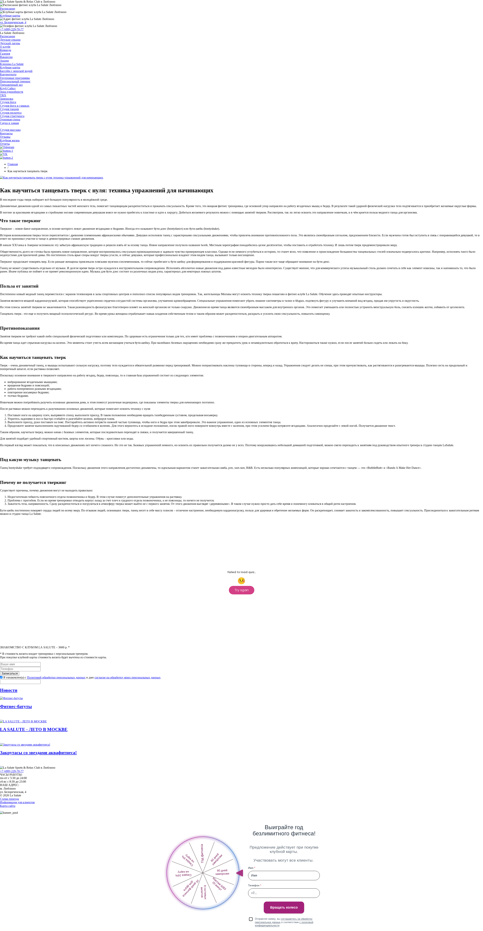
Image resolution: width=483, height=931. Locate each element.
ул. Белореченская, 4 (13, 22)
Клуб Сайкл (7, 88)
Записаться (10, 673)
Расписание (7, 8)
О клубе (5, 46)
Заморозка (6, 98)
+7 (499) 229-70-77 (12, 29)
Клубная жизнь (10, 140)
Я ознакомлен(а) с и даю (82, 677)
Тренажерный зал (11, 84)
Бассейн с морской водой (16, 71)
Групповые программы (15, 78)
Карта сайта (7, 805)
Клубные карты (10, 15)
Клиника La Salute (12, 64)
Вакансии (6, 57)
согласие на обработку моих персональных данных (128, 677)
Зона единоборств (11, 91)
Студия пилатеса (11, 112)
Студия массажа (10, 129)
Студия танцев (9, 109)
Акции (4, 60)
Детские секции (10, 39)
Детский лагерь (10, 43)
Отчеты (5, 143)
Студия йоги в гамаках (14, 105)
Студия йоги (8, 102)
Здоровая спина (10, 119)
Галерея (5, 53)
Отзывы (5, 136)
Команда (5, 50)
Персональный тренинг (15, 81)
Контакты (6, 133)
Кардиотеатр (8, 74)
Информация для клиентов (17, 802)
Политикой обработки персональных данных (56, 677)
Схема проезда (9, 799)
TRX (3, 95)
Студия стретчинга (12, 116)
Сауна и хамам (9, 123)
